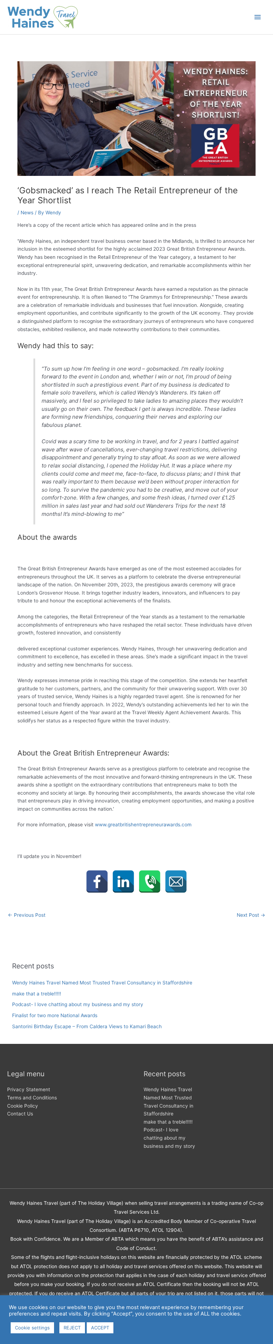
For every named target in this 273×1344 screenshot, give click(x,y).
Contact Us (20, 1113)
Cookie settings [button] (32, 1327)
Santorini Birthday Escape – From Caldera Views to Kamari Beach (87, 1026)
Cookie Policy (22, 1106)
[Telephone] (149, 881)
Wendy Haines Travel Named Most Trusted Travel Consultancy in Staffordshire (102, 982)
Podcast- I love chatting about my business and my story (77, 1004)
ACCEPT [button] (100, 1327)
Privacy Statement (28, 1089)
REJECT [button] (72, 1327)
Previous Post (27, 915)
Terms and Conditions (32, 1097)
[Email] (176, 881)
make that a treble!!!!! (36, 994)
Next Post (251, 915)
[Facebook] (97, 881)
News (27, 212)
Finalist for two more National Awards (54, 1015)
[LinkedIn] (123, 881)
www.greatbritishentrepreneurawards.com (143, 824)
